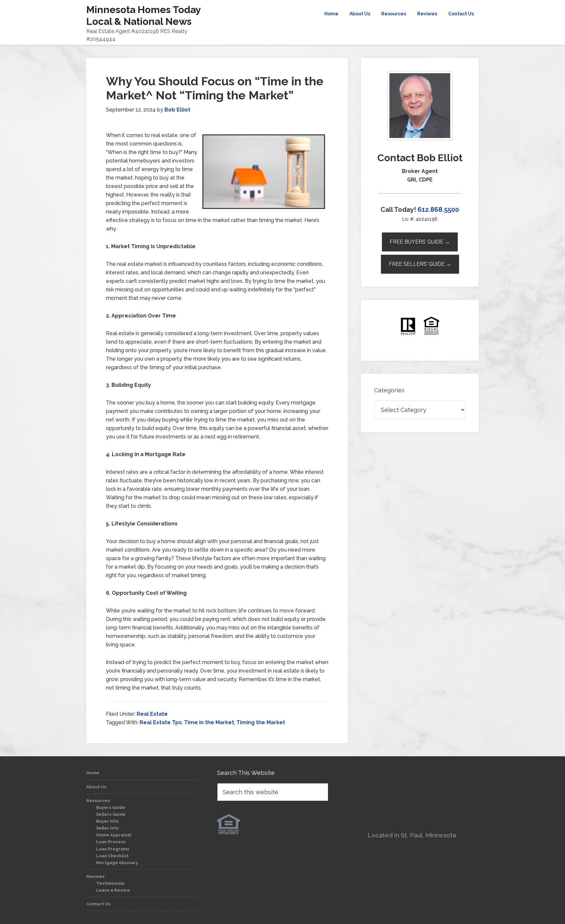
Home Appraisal (113, 834)
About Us (96, 786)
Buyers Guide (110, 807)
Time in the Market (209, 722)
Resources (98, 800)
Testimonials (110, 883)
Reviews (95, 876)
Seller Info (107, 828)
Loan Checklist (112, 855)
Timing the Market (260, 722)
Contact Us (98, 903)
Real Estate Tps (161, 722)
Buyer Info (107, 821)
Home (92, 772)
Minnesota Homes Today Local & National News (143, 15)
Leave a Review (113, 890)
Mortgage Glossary (117, 862)
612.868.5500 (438, 210)
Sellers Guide (111, 814)
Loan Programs (112, 849)
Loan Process (111, 841)
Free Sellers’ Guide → (420, 264)
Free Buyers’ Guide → (420, 242)
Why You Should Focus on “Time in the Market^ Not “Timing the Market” (214, 88)
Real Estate (152, 714)
